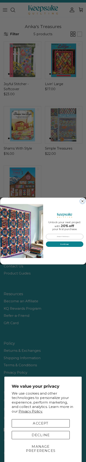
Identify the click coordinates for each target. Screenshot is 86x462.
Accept (40, 423)
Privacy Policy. (31, 411)
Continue (64, 244)
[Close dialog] (82, 201)
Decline (41, 435)
